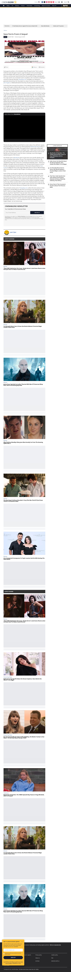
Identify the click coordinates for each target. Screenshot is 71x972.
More (53, 5)
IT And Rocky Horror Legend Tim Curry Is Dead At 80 (24, 26)
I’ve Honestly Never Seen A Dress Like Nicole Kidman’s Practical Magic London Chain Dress (58, 170)
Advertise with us (55, 961)
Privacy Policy (14, 962)
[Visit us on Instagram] (47, 2)
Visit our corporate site (55, 945)
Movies (17, 5)
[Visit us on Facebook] (42, 2)
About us (38, 958)
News (8, 5)
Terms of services (21, 216)
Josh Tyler (11, 36)
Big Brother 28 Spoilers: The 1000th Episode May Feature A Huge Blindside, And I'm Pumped (58, 155)
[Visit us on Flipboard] (51, 2)
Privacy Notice (8, 217)
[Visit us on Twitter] (44, 2)
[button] (66, 2)
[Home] (4, 5)
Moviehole (16, 157)
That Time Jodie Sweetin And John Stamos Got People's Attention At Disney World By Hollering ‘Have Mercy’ (57, 178)
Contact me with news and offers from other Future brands (13, 954)
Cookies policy (54, 955)
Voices (23, 5)
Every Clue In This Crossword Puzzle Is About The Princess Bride (58, 186)
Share (7, 67)
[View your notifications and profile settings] (62, 2)
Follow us (35, 67)
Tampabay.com (22, 79)
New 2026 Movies (45, 26)
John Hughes (7, 82)
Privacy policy (39, 955)
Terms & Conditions (8, 963)
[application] (24, 127)
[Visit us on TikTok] (53, 2)
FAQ (52, 958)
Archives (37, 961)
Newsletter (42, 67)
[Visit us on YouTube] (49, 2)
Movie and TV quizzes (58, 26)
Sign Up (13, 957)
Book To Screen (46, 5)
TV (12, 5)
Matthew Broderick (35, 146)
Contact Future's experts (25, 955)
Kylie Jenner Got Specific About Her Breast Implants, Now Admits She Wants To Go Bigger (58, 163)
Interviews (29, 5)
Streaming (37, 5)
